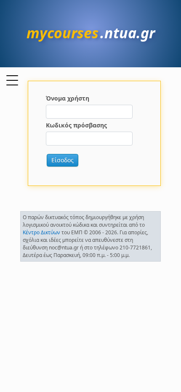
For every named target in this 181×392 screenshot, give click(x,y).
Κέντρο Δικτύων (41, 232)
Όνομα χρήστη (67, 98)
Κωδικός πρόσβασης (76, 125)
